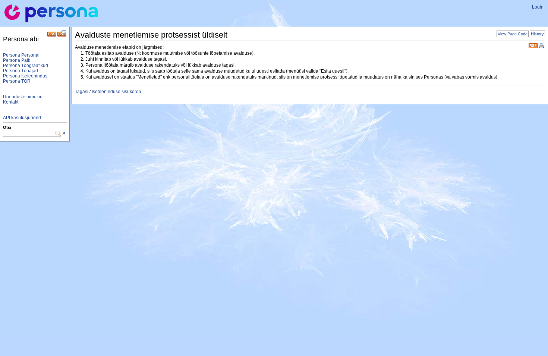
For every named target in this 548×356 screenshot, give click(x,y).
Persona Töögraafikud (25, 65)
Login (538, 7)
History (537, 34)
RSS (533, 45)
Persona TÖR (17, 81)
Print (542, 46)
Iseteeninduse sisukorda (116, 91)
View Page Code (512, 34)
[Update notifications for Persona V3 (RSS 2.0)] (51, 35)
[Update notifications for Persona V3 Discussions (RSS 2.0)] (61, 35)
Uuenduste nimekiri (22, 96)
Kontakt (10, 102)
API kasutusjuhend (22, 117)
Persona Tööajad (20, 70)
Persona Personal (21, 55)
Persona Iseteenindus (25, 76)
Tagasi (81, 91)
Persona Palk (16, 60)
